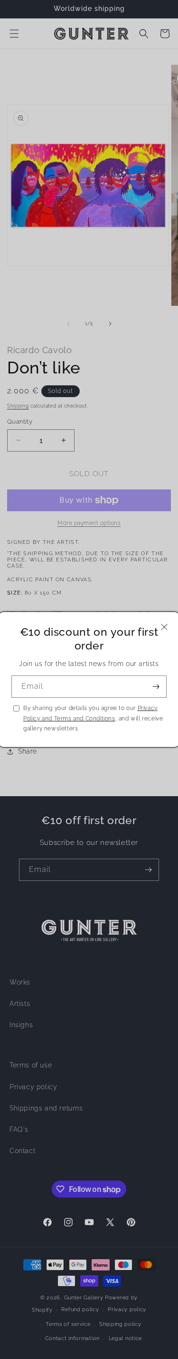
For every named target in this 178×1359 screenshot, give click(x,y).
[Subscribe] (155, 686)
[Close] (164, 627)
